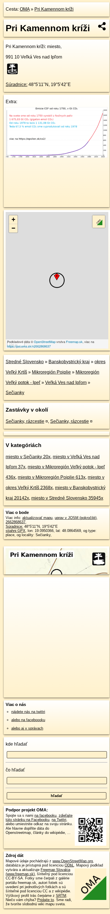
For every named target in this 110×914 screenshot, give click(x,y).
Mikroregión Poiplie (51, 372)
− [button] (13, 228)
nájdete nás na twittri (28, 712)
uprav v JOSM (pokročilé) (75, 518)
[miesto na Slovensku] (14, 69)
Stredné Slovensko (25, 361)
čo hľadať (15, 770)
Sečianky (15, 392)
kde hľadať (16, 744)
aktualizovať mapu (37, 518)
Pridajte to (45, 900)
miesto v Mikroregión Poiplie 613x (51, 477)
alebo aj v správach (27, 728)
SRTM (61, 895)
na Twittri (59, 820)
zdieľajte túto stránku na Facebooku (39, 817)
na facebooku (45, 815)
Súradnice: (16, 84)
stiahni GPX (15, 531)
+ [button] (13, 219)
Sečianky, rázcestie (25, 421)
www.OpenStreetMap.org (72, 861)
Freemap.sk (74, 341)
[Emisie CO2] (56, 156)
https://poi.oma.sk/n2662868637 (29, 346)
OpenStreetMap (45, 341)
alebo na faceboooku (28, 720)
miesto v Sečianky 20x (28, 456)
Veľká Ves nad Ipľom (66, 382)
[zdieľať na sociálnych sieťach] (102, 26)
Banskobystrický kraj (69, 361)
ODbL (69, 865)
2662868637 (15, 522)
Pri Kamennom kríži (54, 9)
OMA (25, 9)
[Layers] (99, 221)
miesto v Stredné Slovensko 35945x (67, 498)
